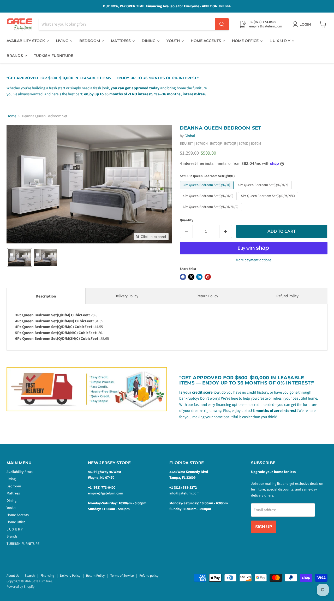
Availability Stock (26, 40)
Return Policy (207, 296)
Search (30, 575)
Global (189, 136)
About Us (13, 575)
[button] (19, 257)
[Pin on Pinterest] (208, 277)
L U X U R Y (280, 40)
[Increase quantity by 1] (225, 231)
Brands (15, 55)
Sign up (263, 527)
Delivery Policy (126, 296)
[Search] (222, 24)
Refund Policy (287, 296)
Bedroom (90, 40)
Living (62, 40)
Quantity (186, 220)
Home (11, 116)
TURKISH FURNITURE (53, 55)
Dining (149, 40)
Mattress (121, 40)
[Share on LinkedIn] (199, 277)
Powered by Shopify (20, 586)
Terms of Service (122, 575)
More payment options (253, 260)
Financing (47, 575)
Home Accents (206, 40)
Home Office (246, 40)
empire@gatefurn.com (105, 493)
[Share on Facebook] (183, 277)
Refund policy (148, 575)
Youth (173, 40)
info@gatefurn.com (184, 493)
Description (46, 296)
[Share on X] (191, 277)
